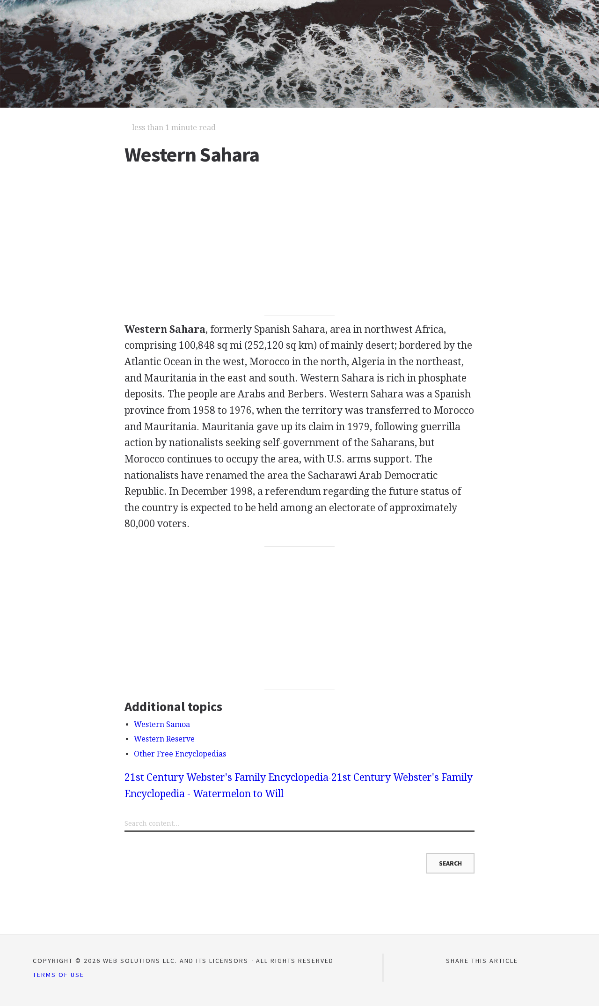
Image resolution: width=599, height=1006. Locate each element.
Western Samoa (162, 724)
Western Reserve (164, 738)
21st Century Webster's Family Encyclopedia (226, 777)
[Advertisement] (299, 243)
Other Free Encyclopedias (180, 753)
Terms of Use (58, 974)
